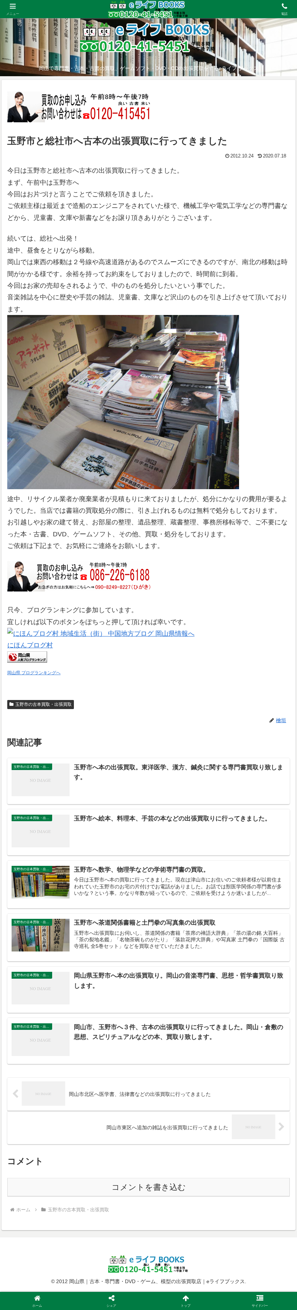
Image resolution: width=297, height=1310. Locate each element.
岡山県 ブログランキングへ (33, 672)
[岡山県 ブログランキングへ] (27, 660)
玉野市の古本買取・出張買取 (43, 704)
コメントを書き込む (149, 1187)
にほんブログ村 (30, 645)
